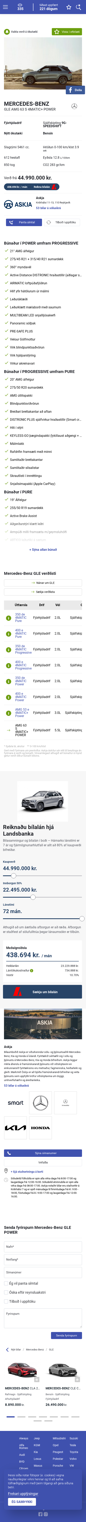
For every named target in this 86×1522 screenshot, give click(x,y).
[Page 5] (54, 1416)
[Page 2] (21, 1416)
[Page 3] (32, 1416)
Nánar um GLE (45, 582)
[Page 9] (48, 1420)
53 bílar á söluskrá (48, 208)
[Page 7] (75, 1416)
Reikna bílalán (42, 186)
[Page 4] (43, 1416)
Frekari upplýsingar (23, 1494)
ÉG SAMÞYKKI (22, 1502)
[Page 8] (38, 1420)
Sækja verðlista (45, 591)
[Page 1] (11, 1416)
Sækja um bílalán (45, 992)
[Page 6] (65, 1416)
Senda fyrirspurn (66, 1335)
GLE (51, 1349)
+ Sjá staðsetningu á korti (27, 1171)
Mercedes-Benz (35, 1349)
